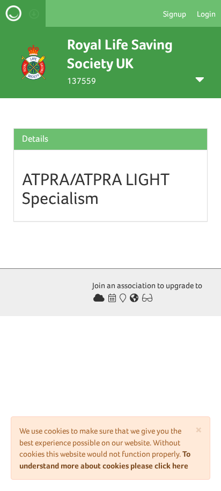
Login (206, 13)
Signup (174, 13)
